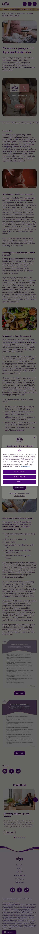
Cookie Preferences (19, 471)
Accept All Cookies (19, 476)
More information (25, 466)
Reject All (19, 481)
